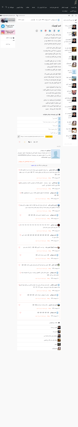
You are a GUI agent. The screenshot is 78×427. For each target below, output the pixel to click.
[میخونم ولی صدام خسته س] (74, 40)
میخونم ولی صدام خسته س (67, 41)
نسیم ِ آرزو (68, 84)
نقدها (33, 7)
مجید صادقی (54, 225)
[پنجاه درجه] (74, 130)
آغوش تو (69, 122)
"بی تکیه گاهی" (53, 133)
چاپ (32, 20)
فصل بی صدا (68, 26)
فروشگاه (12, 7)
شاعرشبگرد (68, 63)
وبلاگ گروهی (20, 7)
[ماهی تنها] (74, 78)
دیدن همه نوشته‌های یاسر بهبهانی (26, 161)
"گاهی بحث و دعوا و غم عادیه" (50, 122)
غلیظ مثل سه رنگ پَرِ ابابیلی (68, 49)
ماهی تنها (69, 77)
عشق (70, 57)
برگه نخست (73, 7)
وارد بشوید (33, 165)
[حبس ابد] (74, 34)
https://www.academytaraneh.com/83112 (30, 137)
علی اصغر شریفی (53, 170)
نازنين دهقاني (54, 285)
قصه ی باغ (68, 136)
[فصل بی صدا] (74, 27)
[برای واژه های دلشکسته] (74, 99)
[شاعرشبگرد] (74, 65)
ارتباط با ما (64, 11)
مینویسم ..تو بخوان (68, 114)
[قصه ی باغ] (74, 137)
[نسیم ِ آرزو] (74, 85)
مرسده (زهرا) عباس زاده (51, 247)
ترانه (58, 146)
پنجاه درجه (68, 129)
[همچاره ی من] (74, 108)
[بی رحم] (74, 71)
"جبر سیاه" (55, 126)
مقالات (27, 7)
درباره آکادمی (73, 11)
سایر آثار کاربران (43, 7)
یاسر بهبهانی (43, 150)
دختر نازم (69, 91)
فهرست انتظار (65, 7)
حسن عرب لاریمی (53, 305)
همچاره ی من (68, 106)
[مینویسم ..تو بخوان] (74, 114)
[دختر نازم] (74, 92)
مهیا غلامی (54, 183)
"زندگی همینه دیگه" (52, 129)
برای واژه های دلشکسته (68, 99)
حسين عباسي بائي (52, 205)
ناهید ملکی (54, 265)
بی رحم (69, 70)
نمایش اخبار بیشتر (68, 144)
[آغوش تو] (74, 123)
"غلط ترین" (54, 118)
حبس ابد (69, 33)
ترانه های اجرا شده (54, 7)
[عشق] (74, 58)
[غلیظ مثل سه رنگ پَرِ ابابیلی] (74, 49)
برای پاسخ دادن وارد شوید (41, 178)
